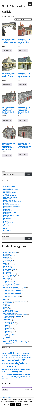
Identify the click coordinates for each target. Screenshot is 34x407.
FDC (22, 358)
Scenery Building (8, 223)
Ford (5, 360)
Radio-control (7, 372)
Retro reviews (7, 220)
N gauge (21, 369)
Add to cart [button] (7, 50)
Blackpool (25, 353)
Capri (12, 355)
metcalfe (11, 366)
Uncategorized (7, 230)
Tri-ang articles (7, 227)
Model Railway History (9, 212)
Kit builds (5, 203)
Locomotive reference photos (11, 206)
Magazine (20, 363)
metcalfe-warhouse (8, 369)
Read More (26, 404)
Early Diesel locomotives (10, 197)
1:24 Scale (4, 353)
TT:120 (5, 229)
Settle (4, 374)
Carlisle (17, 356)
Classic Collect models (13, 6)
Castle (22, 355)
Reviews (5, 221)
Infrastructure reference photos (12, 201)
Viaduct (5, 379)
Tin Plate (26, 376)
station (22, 374)
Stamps (16, 374)
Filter (5, 390)
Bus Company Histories (9, 192)
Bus (9, 355)
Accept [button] (12, 404)
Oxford (27, 369)
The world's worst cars (9, 226)
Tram (30, 376)
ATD (21, 353)
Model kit (16, 369)
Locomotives (6, 207)
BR (29, 353)
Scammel (26, 372)
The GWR (5, 224)
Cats (25, 355)
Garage (9, 360)
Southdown (9, 374)
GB (13, 360)
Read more (6, 84)
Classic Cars (6, 194)
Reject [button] (18, 404)
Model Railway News (9, 214)
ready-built (18, 372)
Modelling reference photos (11, 215)
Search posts (5, 236)
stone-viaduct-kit (9, 376)
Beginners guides (8, 188)
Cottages (29, 355)
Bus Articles (6, 191)
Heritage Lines (7, 198)
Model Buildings (7, 210)
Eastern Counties (6, 357)
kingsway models (8, 363)
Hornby (17, 360)
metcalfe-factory (21, 367)
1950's (8, 353)
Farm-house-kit (15, 357)
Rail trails (6, 217)
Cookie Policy (7, 396)
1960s (13, 353)
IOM (23, 360)
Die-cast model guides (9, 195)
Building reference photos (10, 189)
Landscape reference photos (11, 204)
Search (3, 171)
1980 (18, 353)
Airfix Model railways (9, 186)
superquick (19, 376)
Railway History (7, 218)
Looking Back (6, 209)
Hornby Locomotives (9, 200)
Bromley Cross (5, 355)
